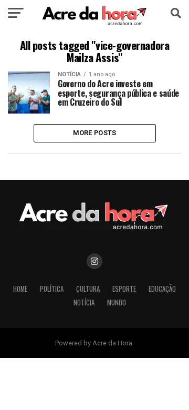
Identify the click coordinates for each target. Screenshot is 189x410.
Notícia (84, 303)
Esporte (124, 289)
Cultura (88, 289)
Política (52, 289)
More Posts (95, 133)
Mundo (116, 303)
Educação (162, 289)
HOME (20, 289)
